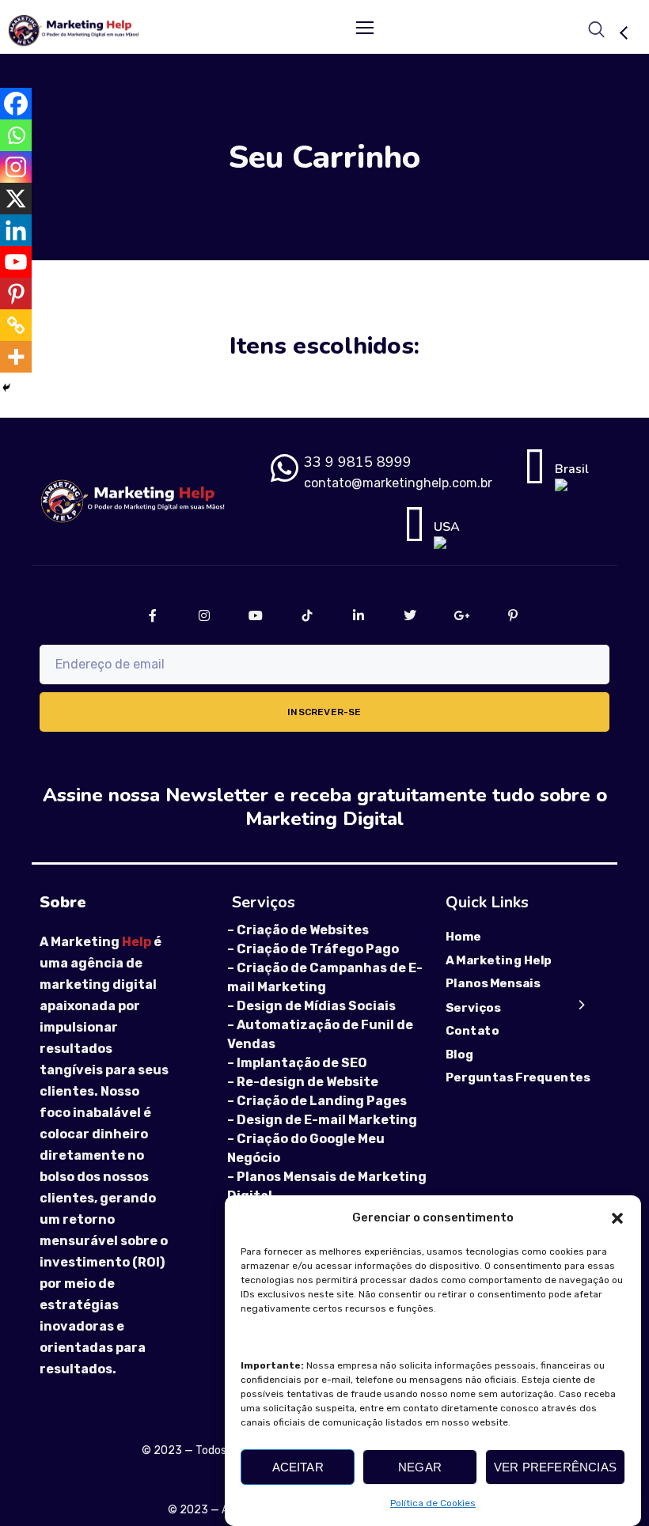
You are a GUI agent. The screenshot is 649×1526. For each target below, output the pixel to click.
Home (463, 937)
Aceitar (298, 1467)
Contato (472, 1031)
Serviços (473, 1007)
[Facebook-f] (152, 615)
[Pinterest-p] (512, 615)
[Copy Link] (16, 325)
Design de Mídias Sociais (316, 1005)
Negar (420, 1467)
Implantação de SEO (302, 1062)
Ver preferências (555, 1467)
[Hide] (6, 387)
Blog (459, 1054)
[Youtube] (16, 262)
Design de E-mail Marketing (327, 1119)
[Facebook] (16, 103)
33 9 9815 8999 (358, 461)
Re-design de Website (307, 1081)
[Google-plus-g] (461, 615)
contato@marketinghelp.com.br (398, 482)
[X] (16, 198)
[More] (16, 357)
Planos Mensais (493, 984)
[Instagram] (16, 167)
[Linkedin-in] (358, 615)
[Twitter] (409, 615)
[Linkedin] (16, 230)
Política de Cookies (433, 1503)
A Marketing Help (499, 960)
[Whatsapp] (16, 135)
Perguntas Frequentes (518, 1077)
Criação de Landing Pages (322, 1100)
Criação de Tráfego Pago (318, 948)
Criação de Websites (303, 929)
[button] (617, 1218)
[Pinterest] (16, 293)
